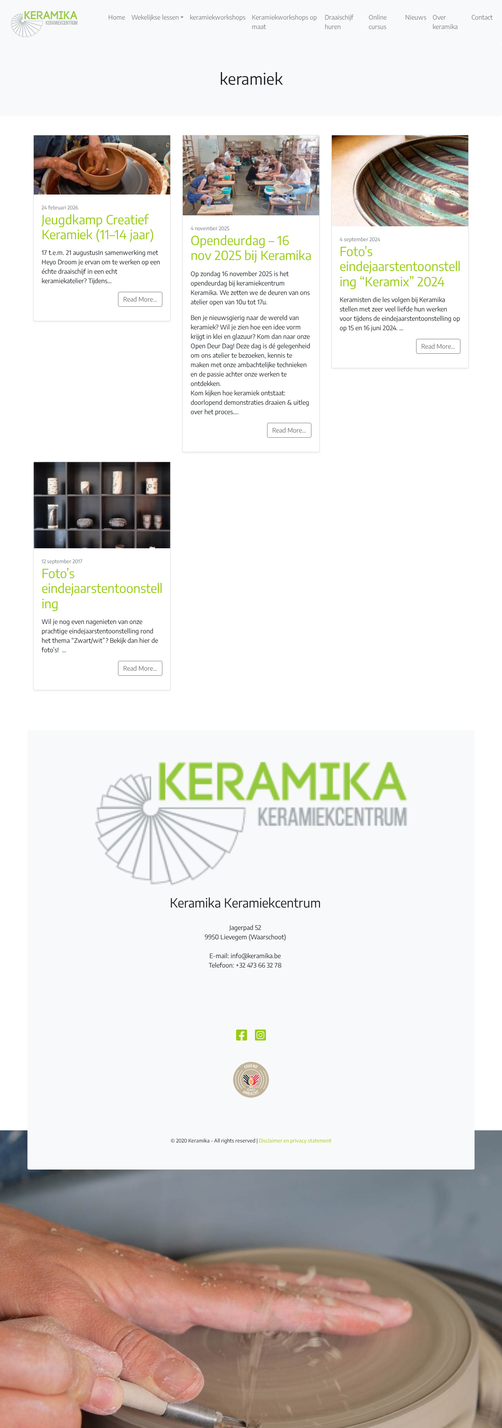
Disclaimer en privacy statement (295, 1140)
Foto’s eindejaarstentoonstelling (102, 588)
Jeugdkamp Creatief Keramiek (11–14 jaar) (98, 226)
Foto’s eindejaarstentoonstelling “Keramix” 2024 (400, 266)
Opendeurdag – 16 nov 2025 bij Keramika (251, 247)
